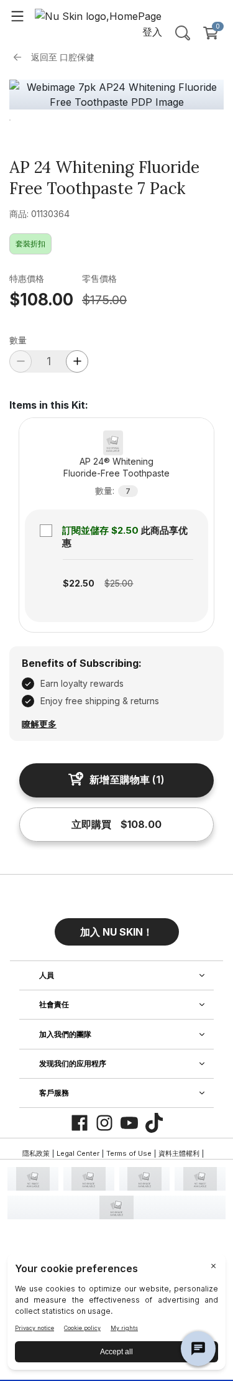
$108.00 (41, 299)
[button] (117, 927)
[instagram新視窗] (104, 1123)
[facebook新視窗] (79, 1123)
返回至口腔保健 (62, 57)
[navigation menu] (17, 15)
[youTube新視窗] (129, 1123)
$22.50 (78, 583)
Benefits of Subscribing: (82, 663)
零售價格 (99, 278)
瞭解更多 (39, 723)
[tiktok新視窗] (154, 1123)
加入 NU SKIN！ (116, 932)
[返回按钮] (20, 57)
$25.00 (118, 583)
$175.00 (104, 299)
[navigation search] (182, 33)
